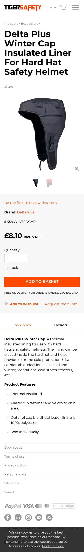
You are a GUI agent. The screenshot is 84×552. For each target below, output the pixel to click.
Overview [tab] (23, 325)
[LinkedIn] (18, 517)
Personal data (15, 474)
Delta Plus (25, 212)
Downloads (13, 447)
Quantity (12, 250)
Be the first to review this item (30, 203)
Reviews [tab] (61, 325)
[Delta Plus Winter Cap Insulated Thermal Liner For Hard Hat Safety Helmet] (42, 134)
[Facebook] (8, 517)
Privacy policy (15, 465)
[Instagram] (28, 517)
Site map (11, 483)
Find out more (53, 546)
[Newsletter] (39, 517)
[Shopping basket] (63, 7)
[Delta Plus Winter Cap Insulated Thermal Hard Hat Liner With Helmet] (48, 183)
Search (9, 492)
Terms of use (14, 456)
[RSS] (49, 517)
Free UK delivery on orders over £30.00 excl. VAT (42, 292)
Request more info (61, 304)
